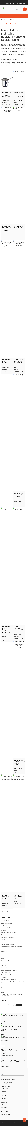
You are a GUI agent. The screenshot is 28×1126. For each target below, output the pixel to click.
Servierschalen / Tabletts (6, 974)
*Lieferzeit (3, 1091)
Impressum (3, 1097)
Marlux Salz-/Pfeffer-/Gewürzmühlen (9, 985)
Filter (19, 1005)
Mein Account (4, 1107)
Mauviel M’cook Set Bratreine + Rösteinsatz (18, 495)
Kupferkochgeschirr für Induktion (8, 979)
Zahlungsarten (4, 1088)
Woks (2, 958)
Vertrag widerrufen (5, 1095)
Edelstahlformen (4, 963)
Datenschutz (4, 1098)
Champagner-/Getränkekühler (7, 937)
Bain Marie (3, 965)
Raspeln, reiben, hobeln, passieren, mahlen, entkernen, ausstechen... (14, 982)
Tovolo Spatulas (4, 987)
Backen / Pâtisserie (5, 967)
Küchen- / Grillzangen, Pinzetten (8, 932)
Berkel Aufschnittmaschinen (7, 923)
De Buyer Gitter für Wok (16, 1015)
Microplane (3, 930)
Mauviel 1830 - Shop (11, 20)
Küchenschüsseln (5, 960)
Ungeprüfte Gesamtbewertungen (7, 1021)
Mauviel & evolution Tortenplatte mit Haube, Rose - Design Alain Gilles (17, 1028)
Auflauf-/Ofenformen (5, 949)
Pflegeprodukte (4, 989)
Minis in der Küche (5, 953)
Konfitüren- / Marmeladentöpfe (8, 944)
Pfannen (3, 935)
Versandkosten (8, 104)
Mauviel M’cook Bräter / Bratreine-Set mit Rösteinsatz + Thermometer (7, 629)
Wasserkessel (4, 951)
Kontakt (3, 1106)
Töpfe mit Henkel (5, 942)
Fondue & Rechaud (5, 956)
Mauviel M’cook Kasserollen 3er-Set (18, 228)
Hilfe (2, 1104)
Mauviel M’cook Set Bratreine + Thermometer (18, 361)
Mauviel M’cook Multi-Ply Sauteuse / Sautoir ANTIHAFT (6, 896)
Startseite (3, 20)
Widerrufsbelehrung (5, 1094)
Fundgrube (3, 977)
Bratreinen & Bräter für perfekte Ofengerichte (11, 946)
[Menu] (1, 16)
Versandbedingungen (5, 1089)
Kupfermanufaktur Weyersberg (8, 927)
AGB (2, 1092)
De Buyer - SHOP (5, 925)
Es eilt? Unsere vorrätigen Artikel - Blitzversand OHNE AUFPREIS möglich (13, 995)
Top (24, 1120)
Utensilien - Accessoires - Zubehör (9, 970)
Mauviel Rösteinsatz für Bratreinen (18, 628)
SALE (2, 992)
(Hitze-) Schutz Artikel (6, 972)
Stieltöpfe (3, 939)
